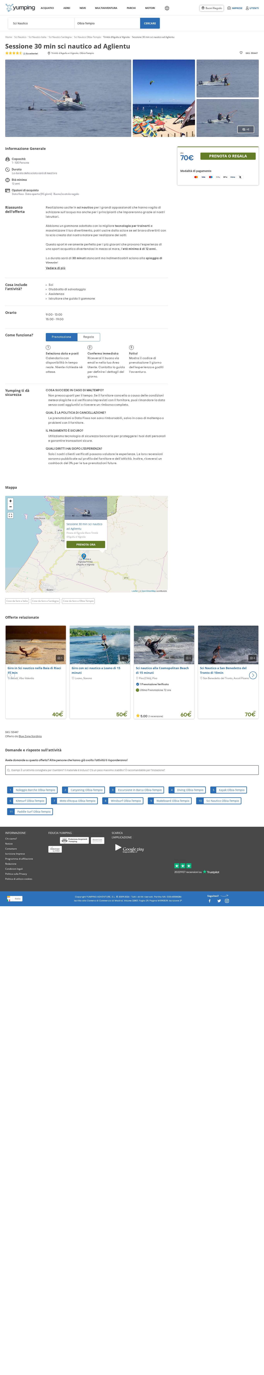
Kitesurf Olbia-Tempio (30, 801)
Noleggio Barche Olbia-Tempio (35, 790)
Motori (150, 8)
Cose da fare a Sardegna (45, 601)
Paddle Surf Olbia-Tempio (33, 811)
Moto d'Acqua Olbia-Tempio (77, 801)
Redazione (10, 863)
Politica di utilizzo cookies (18, 879)
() (30, 53)
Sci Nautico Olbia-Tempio (222, 801)
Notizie (9, 843)
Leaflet (135, 591)
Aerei (66, 8)
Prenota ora (85, 544)
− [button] (10, 506)
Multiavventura (105, 8)
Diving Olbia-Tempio (190, 790)
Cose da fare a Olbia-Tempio (78, 601)
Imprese (237, 8)
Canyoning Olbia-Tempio (86, 790)
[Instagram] (227, 902)
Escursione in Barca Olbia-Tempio (140, 790)
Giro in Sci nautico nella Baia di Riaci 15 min (34, 670)
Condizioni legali (14, 868)
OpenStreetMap (148, 591)
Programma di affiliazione (19, 858)
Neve (83, 8)
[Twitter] (219, 902)
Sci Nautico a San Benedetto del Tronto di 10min (223, 670)
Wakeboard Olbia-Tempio (173, 801)
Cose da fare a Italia (17, 601)
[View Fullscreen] (10, 515)
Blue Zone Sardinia (30, 736)
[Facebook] (209, 902)
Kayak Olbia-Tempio (231, 790)
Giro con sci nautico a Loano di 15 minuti (96, 670)
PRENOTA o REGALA (228, 156)
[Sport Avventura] (20, 8)
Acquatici (47, 8)
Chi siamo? (11, 838)
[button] (253, 675)
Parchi (131, 8)
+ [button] (10, 501)
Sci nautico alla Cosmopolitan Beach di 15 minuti (162, 670)
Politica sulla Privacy (16, 873)
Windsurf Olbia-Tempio (126, 801)
